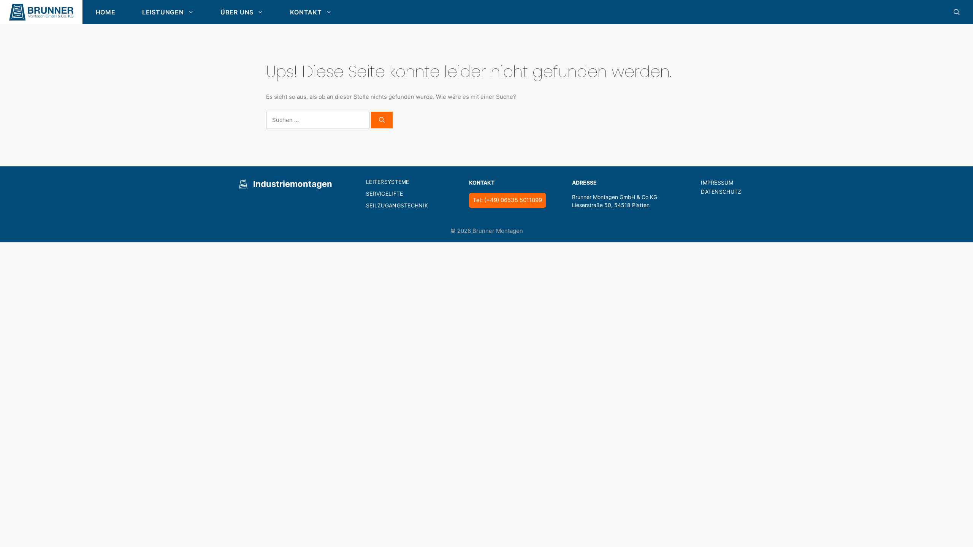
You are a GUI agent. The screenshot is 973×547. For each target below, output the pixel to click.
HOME (106, 12)
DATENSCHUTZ (721, 191)
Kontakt (306, 12)
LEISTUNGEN (163, 12)
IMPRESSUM (717, 182)
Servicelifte (384, 193)
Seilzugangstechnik (397, 205)
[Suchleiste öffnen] (956, 12)
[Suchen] (382, 120)
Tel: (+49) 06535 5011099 (507, 200)
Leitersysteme (387, 182)
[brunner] (41, 12)
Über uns (237, 12)
